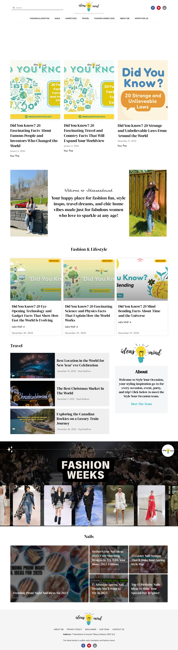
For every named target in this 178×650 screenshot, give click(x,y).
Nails (57, 18)
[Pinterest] (159, 8)
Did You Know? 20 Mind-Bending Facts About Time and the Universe (139, 311)
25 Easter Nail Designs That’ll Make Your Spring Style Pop (148, 560)
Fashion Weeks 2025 (104, 18)
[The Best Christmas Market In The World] (32, 393)
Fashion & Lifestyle (39, 18)
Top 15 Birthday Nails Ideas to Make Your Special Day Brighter (145, 588)
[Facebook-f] (153, 8)
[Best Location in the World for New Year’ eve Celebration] (32, 365)
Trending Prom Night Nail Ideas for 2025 (40, 593)
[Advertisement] (89, 42)
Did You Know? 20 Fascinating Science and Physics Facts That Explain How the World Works (88, 313)
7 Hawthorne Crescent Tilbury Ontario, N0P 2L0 (93, 634)
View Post (14, 156)
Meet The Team (141, 404)
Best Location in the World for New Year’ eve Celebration (80, 363)
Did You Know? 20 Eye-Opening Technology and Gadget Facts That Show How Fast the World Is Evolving (35, 313)
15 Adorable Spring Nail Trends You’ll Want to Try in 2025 (108, 588)
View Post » (18, 327)
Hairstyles (71, 18)
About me (124, 18)
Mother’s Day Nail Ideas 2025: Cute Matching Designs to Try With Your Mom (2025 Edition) (109, 557)
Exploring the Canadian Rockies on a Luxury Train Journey (77, 419)
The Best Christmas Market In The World (80, 390)
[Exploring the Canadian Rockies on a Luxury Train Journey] (32, 421)
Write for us (141, 18)
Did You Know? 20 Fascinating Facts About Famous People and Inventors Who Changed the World (34, 135)
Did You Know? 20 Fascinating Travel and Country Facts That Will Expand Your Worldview (84, 133)
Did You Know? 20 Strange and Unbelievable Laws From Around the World (142, 130)
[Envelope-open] (164, 8)
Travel (85, 18)
